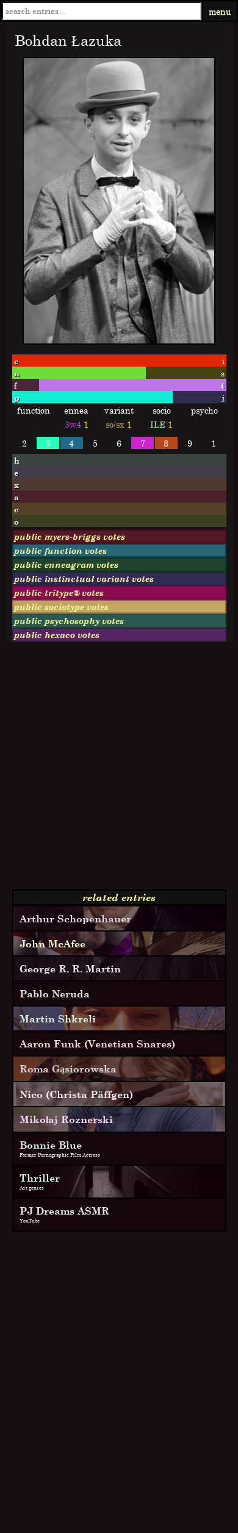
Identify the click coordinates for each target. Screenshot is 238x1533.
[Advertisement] (119, 770)
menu (220, 11)
